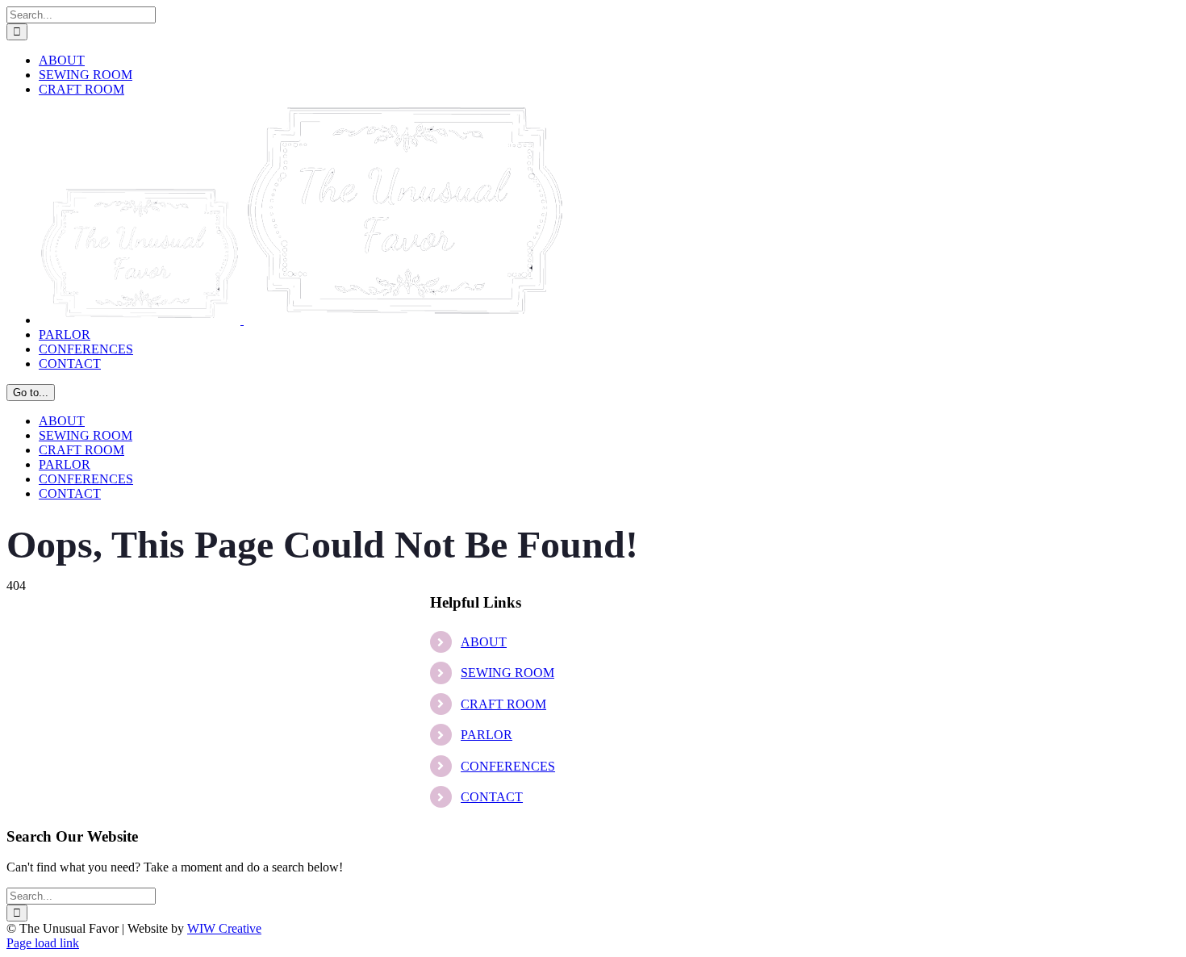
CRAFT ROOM (503, 704)
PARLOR (486, 735)
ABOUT (484, 642)
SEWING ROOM (507, 672)
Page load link (42, 943)
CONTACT (492, 797)
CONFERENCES (508, 766)
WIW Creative (224, 928)
